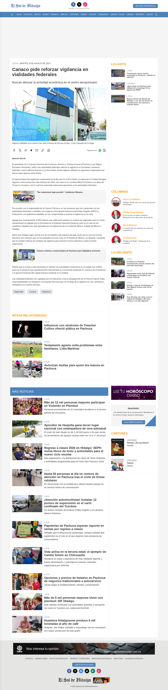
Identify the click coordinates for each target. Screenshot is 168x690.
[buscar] (156, 14)
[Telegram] (31, 150)
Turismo (130, 14)
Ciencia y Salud (117, 14)
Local (19, 14)
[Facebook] (73, 4)
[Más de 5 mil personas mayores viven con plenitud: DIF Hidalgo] (27, 603)
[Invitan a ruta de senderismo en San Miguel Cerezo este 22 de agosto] (118, 285)
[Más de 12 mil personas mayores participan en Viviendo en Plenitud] (27, 408)
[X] (79, 4)
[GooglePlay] (93, 671)
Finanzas (55, 14)
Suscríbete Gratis (133, 422)
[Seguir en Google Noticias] (104, 150)
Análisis (64, 14)
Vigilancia (46, 292)
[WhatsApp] (25, 150)
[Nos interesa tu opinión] (84, 649)
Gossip (84, 14)
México (37, 14)
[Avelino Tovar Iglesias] (116, 215)
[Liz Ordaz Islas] (116, 240)
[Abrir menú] (12, 14)
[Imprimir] (49, 150)
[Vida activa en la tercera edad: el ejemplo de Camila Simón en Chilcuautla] (27, 558)
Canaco (32, 292)
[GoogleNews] (81, 671)
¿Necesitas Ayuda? (83, 665)
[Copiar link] (43, 150)
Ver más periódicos (145, 6)
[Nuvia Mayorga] (116, 227)
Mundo (46, 14)
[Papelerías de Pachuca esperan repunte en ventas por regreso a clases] (27, 532)
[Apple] (87, 671)
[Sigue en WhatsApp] (100, 150)
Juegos (149, 14)
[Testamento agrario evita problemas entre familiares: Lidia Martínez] (27, 349)
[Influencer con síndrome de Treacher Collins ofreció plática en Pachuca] (27, 329)
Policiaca (28, 14)
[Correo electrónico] (37, 150)
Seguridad (18, 292)
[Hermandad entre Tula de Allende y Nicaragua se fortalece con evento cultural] (118, 274)
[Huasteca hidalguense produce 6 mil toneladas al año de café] (27, 626)
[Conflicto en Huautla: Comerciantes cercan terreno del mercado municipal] (118, 262)
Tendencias (103, 14)
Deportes (140, 14)
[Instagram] (85, 4)
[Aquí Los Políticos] (116, 202)
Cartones (74, 14)
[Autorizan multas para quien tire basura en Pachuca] (27, 369)
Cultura (92, 14)
